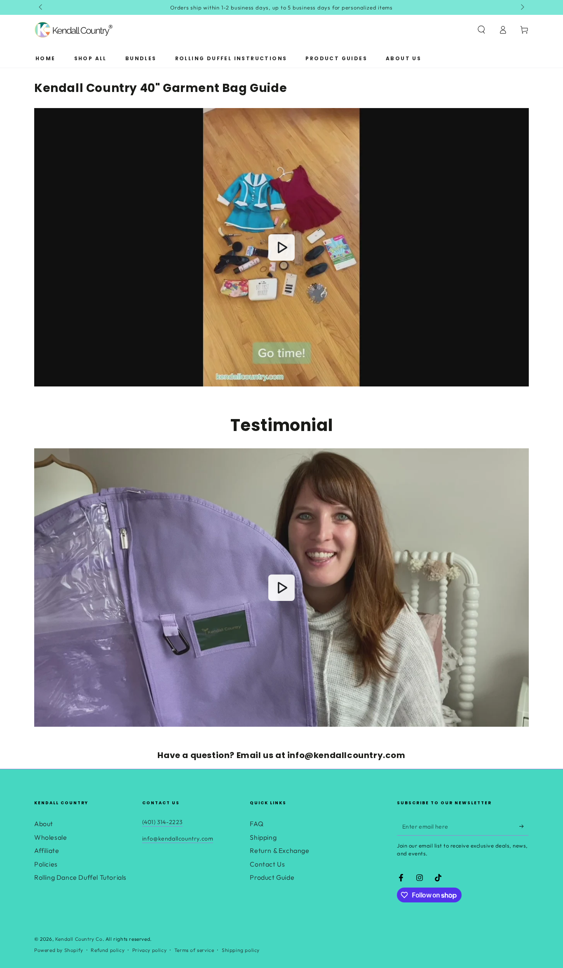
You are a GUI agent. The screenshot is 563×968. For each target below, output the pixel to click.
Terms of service (194, 950)
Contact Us (267, 864)
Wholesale (50, 837)
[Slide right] (522, 7)
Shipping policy (241, 950)
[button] (481, 30)
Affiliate (46, 850)
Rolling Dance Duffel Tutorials (80, 877)
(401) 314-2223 (162, 822)
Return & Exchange (279, 850)
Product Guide (272, 877)
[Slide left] (41, 7)
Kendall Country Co (79, 939)
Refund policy (107, 950)
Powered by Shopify (58, 950)
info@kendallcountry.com (177, 838)
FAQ (256, 824)
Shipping (263, 837)
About (43, 824)
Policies (46, 864)
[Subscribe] (524, 826)
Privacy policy (149, 950)
